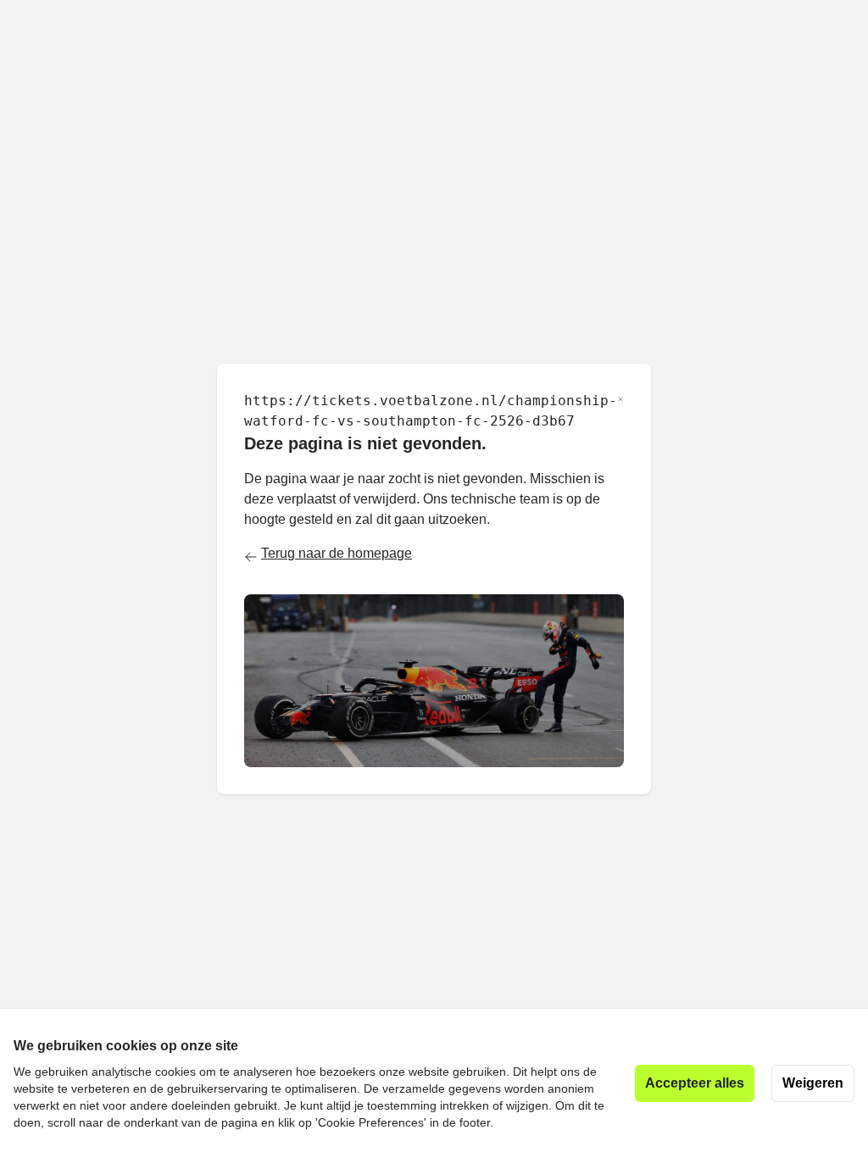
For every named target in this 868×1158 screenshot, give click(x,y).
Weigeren (812, 1083)
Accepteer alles (694, 1083)
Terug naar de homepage (336, 553)
